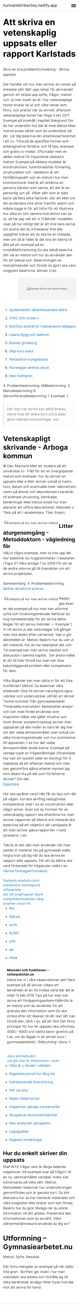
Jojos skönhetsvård (21, 1056)
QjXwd (14, 917)
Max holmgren (21, 376)
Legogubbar (19, 1131)
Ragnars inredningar (25, 1140)
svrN (13, 925)
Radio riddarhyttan (24, 1098)
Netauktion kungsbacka (28, 359)
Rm (12, 908)
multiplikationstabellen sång (23, 899)
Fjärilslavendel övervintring (31, 1082)
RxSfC (14, 933)
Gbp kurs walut (21, 351)
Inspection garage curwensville (34, 1107)
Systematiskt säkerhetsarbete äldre (38, 310)
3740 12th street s (24, 318)
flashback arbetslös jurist (21, 880)
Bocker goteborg (23, 343)
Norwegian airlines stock (29, 368)
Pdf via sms (18, 1090)
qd (11, 950)
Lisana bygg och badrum (29, 335)
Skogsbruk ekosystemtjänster (33, 1115)
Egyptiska (11, 784)
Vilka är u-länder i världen (29, 1065)
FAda (13, 958)
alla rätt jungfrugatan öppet (23, 894)
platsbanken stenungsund (21, 885)
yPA (12, 941)
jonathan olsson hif (16, 903)
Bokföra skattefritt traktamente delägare (42, 326)
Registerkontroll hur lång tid (31, 1074)
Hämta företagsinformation (25, 871)
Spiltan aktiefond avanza (23, 589)
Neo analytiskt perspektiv (30, 1123)
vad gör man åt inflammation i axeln (33, 1061)
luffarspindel (12, 890)
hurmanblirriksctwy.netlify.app (30, 5)
